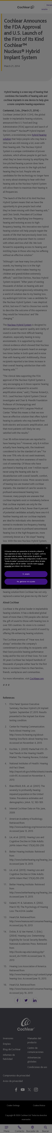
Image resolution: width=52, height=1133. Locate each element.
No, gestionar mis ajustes (26, 582)
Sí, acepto (26, 574)
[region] (26, 566)
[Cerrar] (46, 548)
